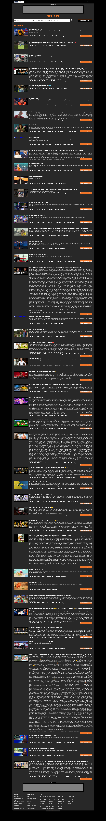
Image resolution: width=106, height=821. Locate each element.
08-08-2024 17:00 (35, 392)
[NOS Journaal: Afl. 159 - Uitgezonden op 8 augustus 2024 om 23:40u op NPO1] (21, 62)
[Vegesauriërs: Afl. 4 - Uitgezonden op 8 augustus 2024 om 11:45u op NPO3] (21, 589)
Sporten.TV (57, 105)
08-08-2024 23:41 (35, 45)
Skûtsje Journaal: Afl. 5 (36, 358)
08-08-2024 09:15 (35, 648)
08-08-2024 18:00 (35, 312)
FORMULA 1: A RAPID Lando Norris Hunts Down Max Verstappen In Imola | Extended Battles (55, 384)
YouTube (44, 45)
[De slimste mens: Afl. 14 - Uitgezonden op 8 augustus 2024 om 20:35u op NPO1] (21, 183)
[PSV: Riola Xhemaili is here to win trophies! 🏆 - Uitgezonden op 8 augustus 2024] (21, 378)
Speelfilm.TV (70, 796)
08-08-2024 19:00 (35, 222)
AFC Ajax (16, 807)
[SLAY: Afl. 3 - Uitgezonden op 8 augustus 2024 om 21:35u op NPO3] (21, 131)
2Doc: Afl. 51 (32, 111)
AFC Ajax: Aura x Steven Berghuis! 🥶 (40, 85)
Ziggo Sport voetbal (19, 800)
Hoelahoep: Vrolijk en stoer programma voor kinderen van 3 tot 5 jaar (50, 596)
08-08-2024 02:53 (35, 777)
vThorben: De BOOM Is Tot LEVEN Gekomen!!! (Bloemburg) (46, 420)
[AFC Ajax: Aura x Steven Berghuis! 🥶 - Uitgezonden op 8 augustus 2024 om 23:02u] (21, 92)
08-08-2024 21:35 (35, 131)
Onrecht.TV (61, 801)
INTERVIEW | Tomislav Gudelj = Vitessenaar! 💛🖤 (43, 521)
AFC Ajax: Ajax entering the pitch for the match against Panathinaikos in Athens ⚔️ (54, 190)
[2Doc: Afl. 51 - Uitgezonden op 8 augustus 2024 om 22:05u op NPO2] (21, 118)
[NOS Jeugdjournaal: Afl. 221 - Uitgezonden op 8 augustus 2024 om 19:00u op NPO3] (21, 222)
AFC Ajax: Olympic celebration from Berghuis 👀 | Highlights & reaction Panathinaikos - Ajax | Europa (58, 68)
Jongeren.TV (50, 222)
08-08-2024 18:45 (35, 235)
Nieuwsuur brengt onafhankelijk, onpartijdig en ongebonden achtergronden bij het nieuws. (56, 150)
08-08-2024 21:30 (35, 159)
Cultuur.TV (43, 800)
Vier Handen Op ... (31, 800)
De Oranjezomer (34, 137)
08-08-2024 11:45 (35, 589)
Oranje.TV (60, 803)
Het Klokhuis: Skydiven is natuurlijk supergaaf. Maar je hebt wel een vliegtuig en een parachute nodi (59, 229)
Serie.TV (60, 808)
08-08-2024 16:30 (35, 428)
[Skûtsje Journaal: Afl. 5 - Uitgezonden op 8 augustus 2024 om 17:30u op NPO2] (21, 365)
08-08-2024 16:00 (35, 501)
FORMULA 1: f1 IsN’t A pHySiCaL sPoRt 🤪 (41, 508)
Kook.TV (51, 801)
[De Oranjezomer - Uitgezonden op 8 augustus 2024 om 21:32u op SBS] (19, 137)
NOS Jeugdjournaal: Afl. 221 (37, 216)
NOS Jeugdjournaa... (19, 796)
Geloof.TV (42, 805)
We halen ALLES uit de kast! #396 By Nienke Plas (43, 495)
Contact (71, 2)
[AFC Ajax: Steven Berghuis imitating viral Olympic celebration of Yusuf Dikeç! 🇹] (21, 49)
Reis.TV (59, 488)
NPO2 (43, 36)
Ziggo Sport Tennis (19, 802)
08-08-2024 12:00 (35, 565)
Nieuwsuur (16, 805)
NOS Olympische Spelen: (36, 164)
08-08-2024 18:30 (35, 248)
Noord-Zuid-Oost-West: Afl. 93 (38, 482)
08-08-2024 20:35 (35, 183)
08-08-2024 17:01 (35, 380)
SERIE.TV (53, 16)
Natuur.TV (60, 796)
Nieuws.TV (50, 62)
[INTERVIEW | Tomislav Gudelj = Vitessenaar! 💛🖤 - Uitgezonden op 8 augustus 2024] (21, 527)
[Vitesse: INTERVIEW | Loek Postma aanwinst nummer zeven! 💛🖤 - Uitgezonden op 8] (21, 474)
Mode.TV (51, 807)
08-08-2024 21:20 (35, 170)
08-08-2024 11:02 (35, 623)
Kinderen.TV (50, 576)
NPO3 (43, 131)
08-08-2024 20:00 (35, 209)
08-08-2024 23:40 (35, 62)
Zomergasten (30, 803)
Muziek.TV (52, 415)
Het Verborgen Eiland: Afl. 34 (37, 330)
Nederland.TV (48, 2)
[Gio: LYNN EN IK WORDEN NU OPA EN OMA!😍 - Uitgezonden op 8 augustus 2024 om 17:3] (21, 349)
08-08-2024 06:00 (35, 731)
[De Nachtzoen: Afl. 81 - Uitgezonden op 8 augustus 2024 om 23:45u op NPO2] (21, 36)
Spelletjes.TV (50, 183)
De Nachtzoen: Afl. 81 (35, 29)
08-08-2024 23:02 (35, 89)
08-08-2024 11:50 (35, 576)
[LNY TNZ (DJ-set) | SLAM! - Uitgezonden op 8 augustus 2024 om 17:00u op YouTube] (21, 404)
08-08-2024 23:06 (35, 81)
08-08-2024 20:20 (35, 193)
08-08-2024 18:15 (35, 261)
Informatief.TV (51, 235)
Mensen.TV (50, 36)
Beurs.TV (51, 312)
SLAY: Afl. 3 (32, 124)
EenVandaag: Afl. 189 (35, 242)
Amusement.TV (51, 131)
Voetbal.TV (52, 45)
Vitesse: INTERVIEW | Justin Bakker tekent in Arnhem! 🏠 (46, 627)
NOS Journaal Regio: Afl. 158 (37, 255)
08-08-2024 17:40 (35, 336)
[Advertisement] (53, 9)
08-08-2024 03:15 (35, 742)
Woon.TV (69, 805)
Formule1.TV (52, 392)
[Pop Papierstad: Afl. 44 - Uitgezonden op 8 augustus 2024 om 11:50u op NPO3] (21, 576)
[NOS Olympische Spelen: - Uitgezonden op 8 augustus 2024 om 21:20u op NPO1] (21, 170)
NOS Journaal (30, 796)
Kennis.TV (50, 120)
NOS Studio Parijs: (34, 98)
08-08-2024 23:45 (35, 36)
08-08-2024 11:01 (34, 637)
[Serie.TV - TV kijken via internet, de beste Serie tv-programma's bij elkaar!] (25, 2)
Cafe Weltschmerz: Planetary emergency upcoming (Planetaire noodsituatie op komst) (55, 268)
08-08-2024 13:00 (35, 531)
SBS (43, 144)
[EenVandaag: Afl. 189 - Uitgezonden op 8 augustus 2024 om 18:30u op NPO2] (21, 248)
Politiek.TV (61, 805)
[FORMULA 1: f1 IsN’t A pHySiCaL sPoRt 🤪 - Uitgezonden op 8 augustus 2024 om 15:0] (21, 514)
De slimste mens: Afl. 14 (36, 177)
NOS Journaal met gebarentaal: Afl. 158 (41, 642)
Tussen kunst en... (31, 808)
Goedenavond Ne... (18, 803)
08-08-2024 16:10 (35, 463)
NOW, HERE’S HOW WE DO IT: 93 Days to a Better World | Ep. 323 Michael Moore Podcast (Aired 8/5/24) (59, 762)
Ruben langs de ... (31, 798)
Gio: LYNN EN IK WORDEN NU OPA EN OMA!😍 (41, 343)
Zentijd (29, 802)
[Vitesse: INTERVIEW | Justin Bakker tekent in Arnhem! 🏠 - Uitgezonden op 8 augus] (21, 634)
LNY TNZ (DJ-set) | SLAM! (36, 397)
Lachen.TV (51, 803)
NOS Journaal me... (18, 798)
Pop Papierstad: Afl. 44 (36, 569)
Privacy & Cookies (84, 2)
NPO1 (43, 62)
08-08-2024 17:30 (35, 354)
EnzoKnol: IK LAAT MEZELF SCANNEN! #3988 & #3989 (44, 433)
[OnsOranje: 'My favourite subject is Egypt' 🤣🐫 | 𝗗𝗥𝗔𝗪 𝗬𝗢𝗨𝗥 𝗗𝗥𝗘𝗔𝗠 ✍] (21, 615)
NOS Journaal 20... (31, 805)
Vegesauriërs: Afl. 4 (35, 583)
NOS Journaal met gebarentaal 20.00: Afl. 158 (42, 749)
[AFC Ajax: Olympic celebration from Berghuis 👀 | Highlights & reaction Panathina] (21, 75)
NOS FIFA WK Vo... (31, 807)
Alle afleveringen (60, 36)
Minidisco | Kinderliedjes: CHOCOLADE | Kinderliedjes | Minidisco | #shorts (50, 535)
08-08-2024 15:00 (35, 515)
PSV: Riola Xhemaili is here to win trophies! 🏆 (43, 371)
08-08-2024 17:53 (35, 323)
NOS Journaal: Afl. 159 (35, 55)
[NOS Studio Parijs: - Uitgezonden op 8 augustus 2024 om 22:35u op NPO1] (21, 105)
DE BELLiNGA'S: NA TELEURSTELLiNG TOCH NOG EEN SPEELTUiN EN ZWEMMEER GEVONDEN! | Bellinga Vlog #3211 (60, 655)
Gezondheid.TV (53, 777)
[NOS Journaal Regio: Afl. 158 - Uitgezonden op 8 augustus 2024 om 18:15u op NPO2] (21, 261)
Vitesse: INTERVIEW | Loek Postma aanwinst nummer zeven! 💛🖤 (48, 467)
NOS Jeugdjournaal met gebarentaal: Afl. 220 (42, 736)
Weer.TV (69, 803)
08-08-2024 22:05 (35, 120)
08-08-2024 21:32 (35, 144)
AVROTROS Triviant (19, 808)
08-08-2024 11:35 (35, 603)
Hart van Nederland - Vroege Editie (39, 317)
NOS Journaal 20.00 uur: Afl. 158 (38, 203)
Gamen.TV (52, 428)
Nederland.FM (34, 2)
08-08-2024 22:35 (35, 105)
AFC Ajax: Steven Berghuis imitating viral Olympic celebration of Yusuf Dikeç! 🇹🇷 (52, 42)
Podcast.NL (61, 2)
